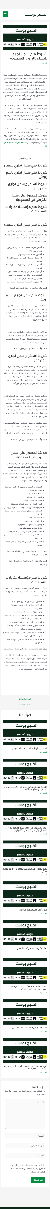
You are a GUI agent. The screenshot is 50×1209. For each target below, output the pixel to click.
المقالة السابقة (25, 699)
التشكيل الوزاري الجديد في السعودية (29, 748)
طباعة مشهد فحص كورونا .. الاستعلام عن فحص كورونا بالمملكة (25, 788)
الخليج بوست (36, 14)
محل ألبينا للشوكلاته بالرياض (33, 909)
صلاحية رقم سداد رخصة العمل (32, 948)
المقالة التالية (24, 704)
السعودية (43, 63)
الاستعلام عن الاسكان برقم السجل (29, 1027)
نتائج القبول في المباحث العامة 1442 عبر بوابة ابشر (25, 870)
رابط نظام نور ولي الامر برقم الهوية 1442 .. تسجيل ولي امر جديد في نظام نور (26, 829)
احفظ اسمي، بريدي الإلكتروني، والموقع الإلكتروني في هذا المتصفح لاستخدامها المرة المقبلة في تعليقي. (28, 1168)
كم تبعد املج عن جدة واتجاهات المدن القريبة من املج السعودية (25, 1067)
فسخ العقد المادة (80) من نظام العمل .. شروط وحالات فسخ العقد (27, 987)
